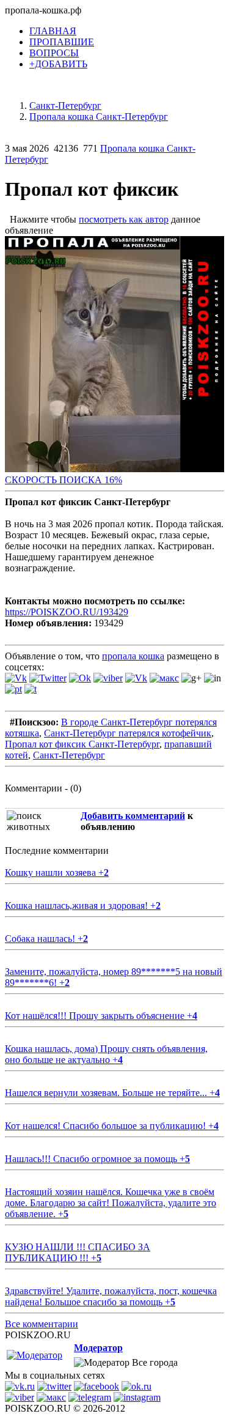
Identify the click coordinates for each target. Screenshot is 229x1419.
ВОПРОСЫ (54, 53)
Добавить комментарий (133, 815)
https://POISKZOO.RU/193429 (66, 612)
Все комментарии (41, 1324)
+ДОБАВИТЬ (58, 64)
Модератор (98, 1348)
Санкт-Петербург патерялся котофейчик (127, 733)
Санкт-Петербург (69, 755)
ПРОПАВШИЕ (61, 42)
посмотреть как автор (124, 219)
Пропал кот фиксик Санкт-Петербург (82, 744)
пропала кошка (133, 656)
